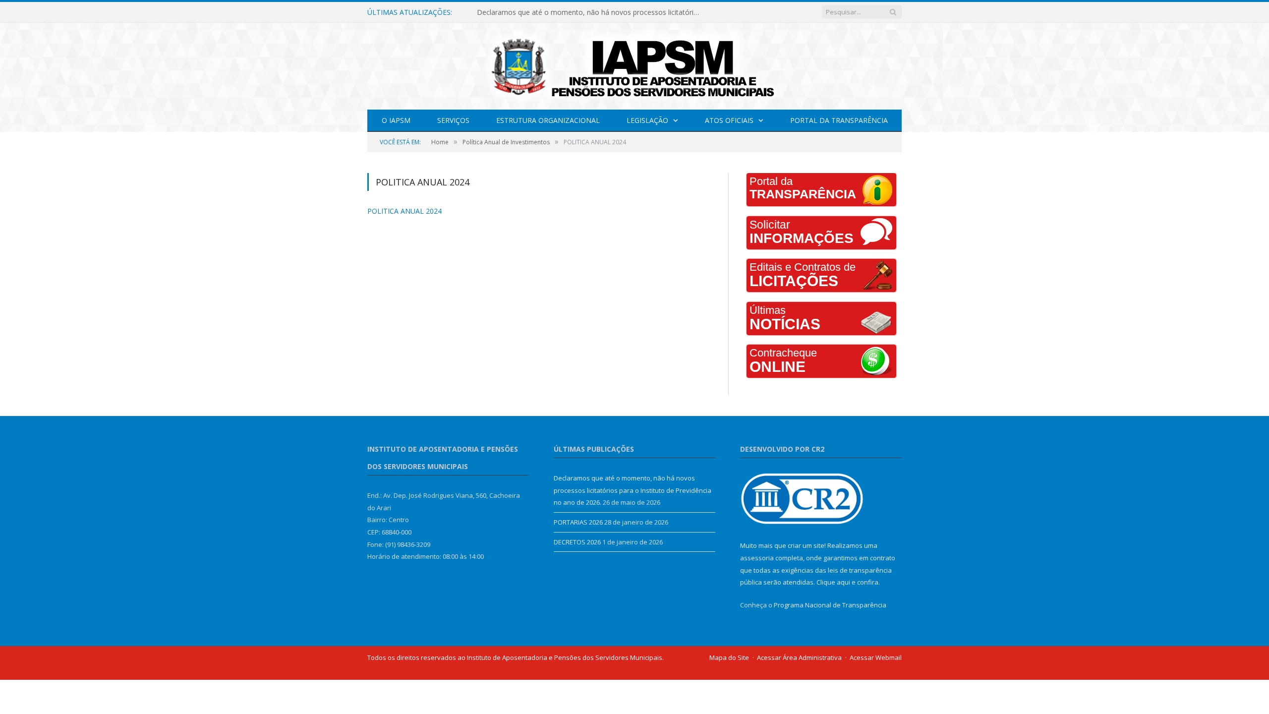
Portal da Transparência (839, 120)
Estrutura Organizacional (548, 120)
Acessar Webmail (876, 657)
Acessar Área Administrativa (799, 657)
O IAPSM (396, 120)
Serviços (453, 120)
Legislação (647, 120)
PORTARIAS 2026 (578, 522)
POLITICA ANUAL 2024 (398, 210)
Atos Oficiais (729, 120)
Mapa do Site (729, 657)
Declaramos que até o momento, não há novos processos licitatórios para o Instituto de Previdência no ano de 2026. (591, 12)
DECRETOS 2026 (577, 541)
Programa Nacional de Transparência (830, 604)
